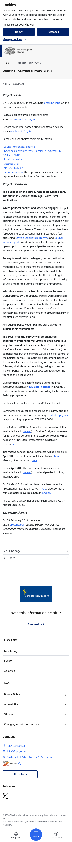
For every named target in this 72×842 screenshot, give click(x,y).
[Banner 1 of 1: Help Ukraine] (36, 594)
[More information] (19, 763)
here (14, 444)
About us (9, 670)
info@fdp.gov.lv (59, 415)
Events (8, 661)
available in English (25, 119)
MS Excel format (39, 387)
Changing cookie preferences (21, 724)
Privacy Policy (12, 694)
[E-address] (10, 764)
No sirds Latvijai (13, 159)
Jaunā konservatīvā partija (19, 146)
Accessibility (11, 704)
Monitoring (10, 651)
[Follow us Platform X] (5, 796)
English (46, 492)
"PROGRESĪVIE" (13, 168)
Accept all (53, 32)
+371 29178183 (16, 746)
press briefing (52, 103)
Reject (18, 32)
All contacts (20, 774)
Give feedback (36, 624)
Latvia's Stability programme (32, 237)
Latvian (27, 431)
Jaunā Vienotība (13, 172)
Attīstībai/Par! (12, 163)
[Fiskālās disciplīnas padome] (31, 55)
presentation (17, 524)
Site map (9, 714)
